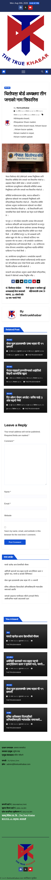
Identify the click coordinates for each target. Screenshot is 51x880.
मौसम (8, 632)
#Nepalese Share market (25, 122)
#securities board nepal (24, 126)
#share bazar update (24, 129)
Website (8, 515)
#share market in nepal (24, 133)
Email (7, 504)
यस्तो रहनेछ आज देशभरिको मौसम (16, 565)
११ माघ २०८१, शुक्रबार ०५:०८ (19, 641)
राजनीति (9, 712)
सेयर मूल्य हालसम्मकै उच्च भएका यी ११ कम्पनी (25, 345)
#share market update (23, 137)
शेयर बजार (7, 87)
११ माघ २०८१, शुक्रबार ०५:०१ (19, 668)
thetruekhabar (22, 108)
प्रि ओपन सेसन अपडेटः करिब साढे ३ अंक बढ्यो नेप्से (24, 399)
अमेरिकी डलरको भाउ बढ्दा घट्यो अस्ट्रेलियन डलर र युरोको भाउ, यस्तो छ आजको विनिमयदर (25, 664)
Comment (9, 441)
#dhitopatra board (21, 118)
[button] (42, 72)
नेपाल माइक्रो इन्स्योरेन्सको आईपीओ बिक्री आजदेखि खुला (23, 372)
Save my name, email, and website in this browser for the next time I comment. (22, 533)
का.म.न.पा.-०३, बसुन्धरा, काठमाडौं (14, 819)
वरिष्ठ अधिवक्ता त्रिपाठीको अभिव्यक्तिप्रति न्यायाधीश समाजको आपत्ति (23, 719)
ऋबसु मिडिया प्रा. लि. (10, 815)
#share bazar (41, 126)
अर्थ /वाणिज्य (10, 657)
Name (7, 492)
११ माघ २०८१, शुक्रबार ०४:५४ (19, 724)
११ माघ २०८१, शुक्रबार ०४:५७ (19, 696)
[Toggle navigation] (23, 72)
